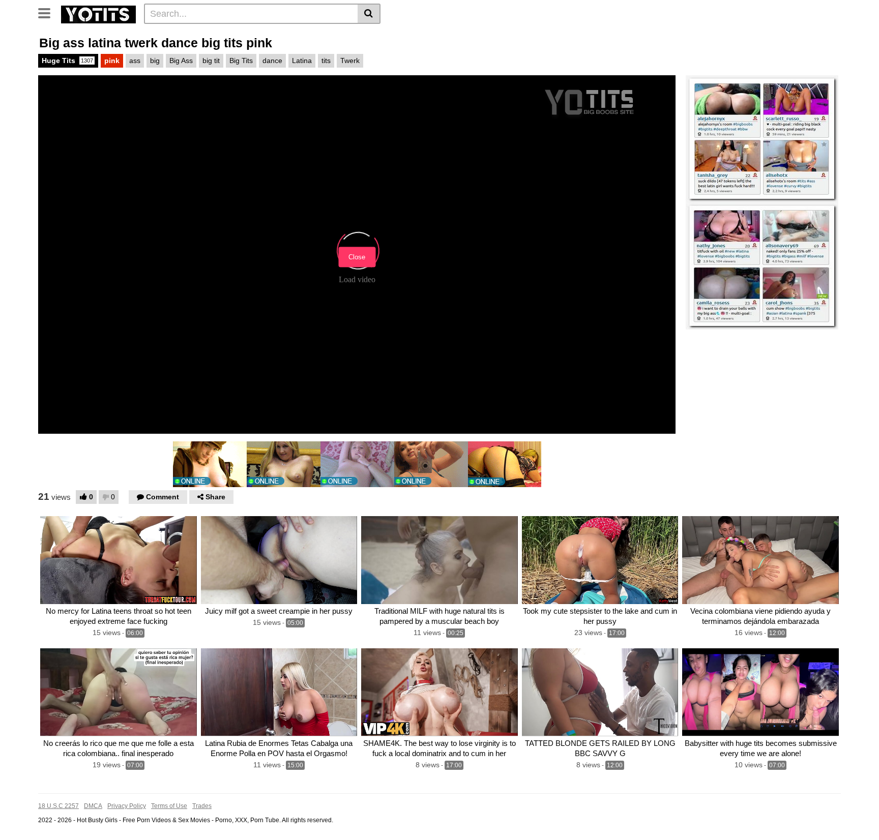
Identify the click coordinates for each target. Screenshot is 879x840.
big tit (211, 60)
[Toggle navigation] (48, 12)
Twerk (350, 60)
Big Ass (181, 60)
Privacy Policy (126, 805)
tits (326, 60)
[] (369, 14)
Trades (202, 805)
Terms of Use (169, 805)
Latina (302, 60)
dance (272, 60)
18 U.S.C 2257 (58, 805)
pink (112, 60)
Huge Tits (67, 60)
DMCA (93, 805)
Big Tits (241, 60)
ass (134, 60)
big (155, 60)
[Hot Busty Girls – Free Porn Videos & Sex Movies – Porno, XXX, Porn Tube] (98, 13)
